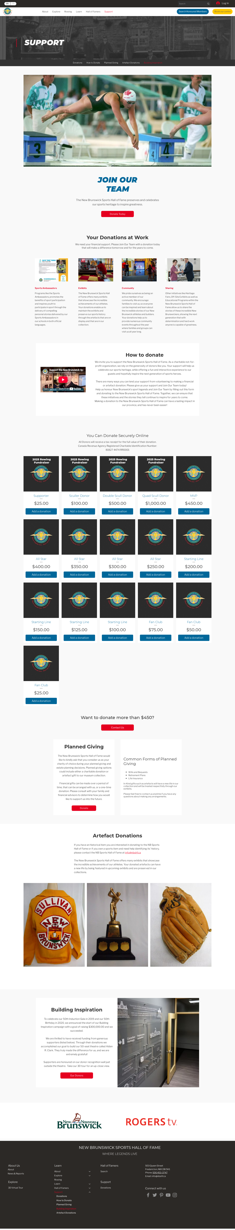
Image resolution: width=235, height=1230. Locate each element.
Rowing (58, 1179)
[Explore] (89, 1176)
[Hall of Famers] (89, 1188)
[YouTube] (168, 1195)
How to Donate (64, 1200)
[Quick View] (41, 474)
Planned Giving (64, 1204)
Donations (61, 1196)
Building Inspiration (66, 1208)
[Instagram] (175, 1195)
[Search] (208, 3)
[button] (79, 12)
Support (58, 1192)
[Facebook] (148, 1195)
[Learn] (89, 1184)
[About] (89, 1171)
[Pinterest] (161, 1195)
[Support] (89, 1192)
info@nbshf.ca (133, 852)
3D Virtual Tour (15, 1187)
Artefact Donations (66, 1212)
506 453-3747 (160, 1172)
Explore (58, 1175)
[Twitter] (155, 1195)
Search (104, 1171)
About (11, 1169)
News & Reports (16, 1173)
